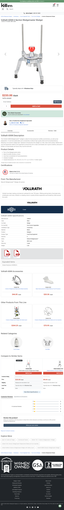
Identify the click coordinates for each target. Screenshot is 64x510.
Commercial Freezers (23, 439)
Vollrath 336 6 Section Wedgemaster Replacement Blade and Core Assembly (20, 443)
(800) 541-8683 (15, 122)
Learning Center (48, 485)
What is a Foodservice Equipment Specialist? (18, 124)
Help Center (48, 481)
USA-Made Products (17, 489)
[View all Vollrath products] (32, 202)
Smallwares (16, 16)
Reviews (48, 498)
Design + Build (17, 481)
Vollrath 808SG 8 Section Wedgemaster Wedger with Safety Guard (18, 447)
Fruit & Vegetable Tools (25, 16)
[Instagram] (35, 507)
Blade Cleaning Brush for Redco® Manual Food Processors (48, 288)
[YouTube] (38, 507)
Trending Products (16, 491)
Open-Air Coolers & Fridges (8, 439)
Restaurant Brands (17, 483)
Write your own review (32, 425)
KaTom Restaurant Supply (6, 16)
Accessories (30, 130)
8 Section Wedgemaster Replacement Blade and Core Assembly (48, 320)
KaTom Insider (48, 496)
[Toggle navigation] (2, 9)
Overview (10, 130)
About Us (48, 487)
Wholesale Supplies (17, 485)
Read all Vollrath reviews (7, 431)
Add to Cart (36, 106)
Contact (48, 491)
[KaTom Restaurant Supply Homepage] (6, 5)
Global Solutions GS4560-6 (9, 265)
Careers (48, 489)
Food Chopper (17, 349)
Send (58, 102)
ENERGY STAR (17, 487)
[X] (30, 507)
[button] (54, 5)
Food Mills (47, 349)
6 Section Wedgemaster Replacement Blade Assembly (16, 288)
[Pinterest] (32, 507)
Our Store (48, 494)
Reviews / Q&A (52, 130)
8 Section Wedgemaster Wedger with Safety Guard (16, 320)
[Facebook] (27, 507)
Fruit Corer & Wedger (35, 16)
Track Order (17, 494)
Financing (17, 498)
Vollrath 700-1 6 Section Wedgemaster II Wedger (43, 439)
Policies (48, 483)
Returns (17, 496)
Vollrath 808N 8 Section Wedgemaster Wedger (48, 447)
